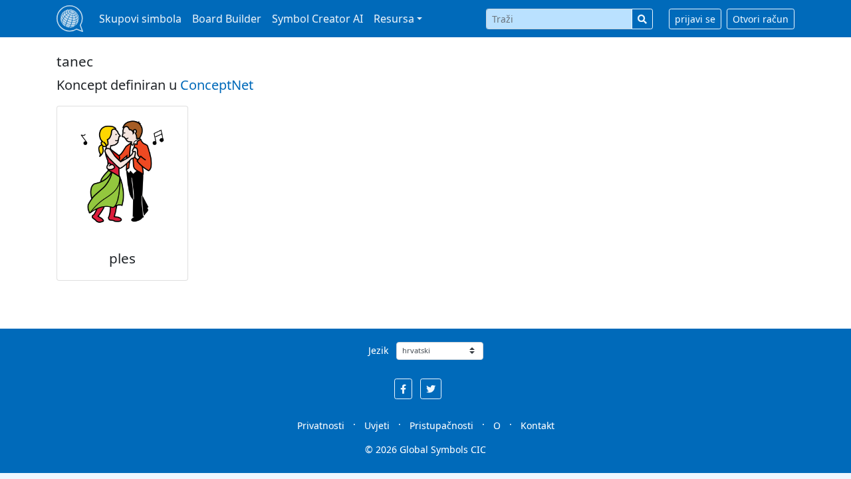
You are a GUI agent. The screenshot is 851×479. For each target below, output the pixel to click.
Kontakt (537, 425)
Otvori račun (761, 19)
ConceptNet (216, 85)
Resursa (394, 18)
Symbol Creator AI (317, 18)
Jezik (378, 350)
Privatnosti (320, 425)
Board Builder (226, 18)
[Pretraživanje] (642, 19)
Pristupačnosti (441, 425)
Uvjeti (377, 425)
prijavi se (695, 19)
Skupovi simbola (140, 18)
